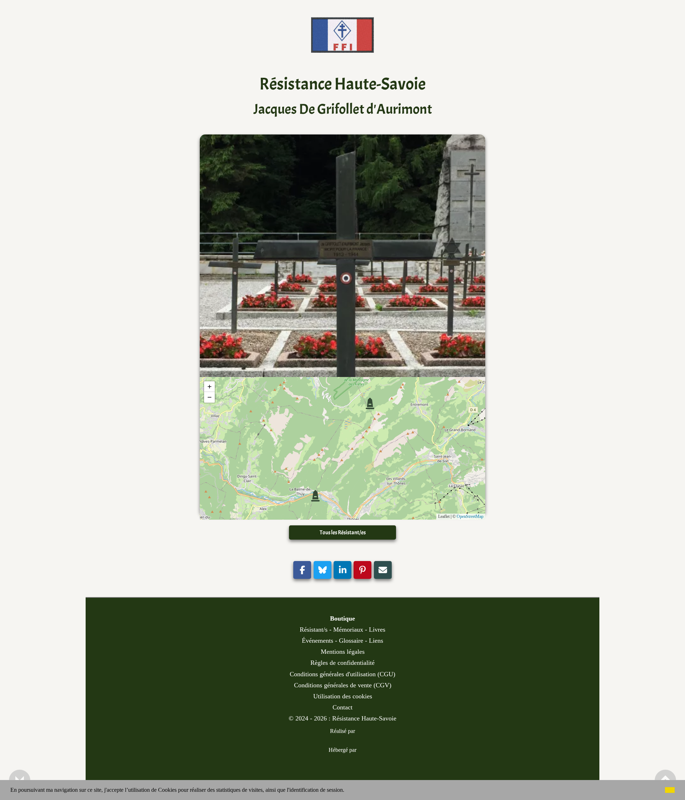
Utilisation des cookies (342, 696)
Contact (342, 707)
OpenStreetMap (470, 516)
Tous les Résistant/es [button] (343, 532)
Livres (377, 629)
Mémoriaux (348, 629)
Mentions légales (343, 651)
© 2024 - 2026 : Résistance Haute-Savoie (342, 718)
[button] (347, 791)
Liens (376, 640)
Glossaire (351, 640)
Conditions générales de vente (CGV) (342, 685)
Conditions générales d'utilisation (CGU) (342, 674)
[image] (342, 47)
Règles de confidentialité (342, 662)
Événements (317, 640)
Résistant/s (314, 629)
